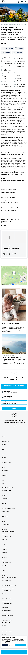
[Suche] (19, 1)
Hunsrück (4, 457)
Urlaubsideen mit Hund (7, 615)
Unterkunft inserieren (7, 631)
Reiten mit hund (5, 595)
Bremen (3, 500)
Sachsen (4, 521)
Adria (3, 433)
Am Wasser (4, 439)
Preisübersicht (5, 634)
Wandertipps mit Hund (7, 620)
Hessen (3, 506)
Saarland (4, 519)
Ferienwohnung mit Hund (8, 588)
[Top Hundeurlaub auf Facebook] (11, 426)
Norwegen (4, 554)
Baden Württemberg (7, 490)
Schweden (4, 565)
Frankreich (4, 539)
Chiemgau (4, 446)
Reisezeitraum (8, 396)
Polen (3, 560)
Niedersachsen (5, 511)
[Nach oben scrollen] (17, 426)
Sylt (3, 480)
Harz (3, 454)
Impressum (8, 642)
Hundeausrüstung (6, 610)
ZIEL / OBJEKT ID (8, 391)
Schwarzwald (5, 472)
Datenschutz (4, 642)
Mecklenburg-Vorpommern (8, 508)
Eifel (3, 449)
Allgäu (3, 436)
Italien (3, 544)
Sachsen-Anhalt (6, 524)
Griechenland (5, 541)
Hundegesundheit (6, 612)
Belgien (3, 534)
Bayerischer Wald (6, 441)
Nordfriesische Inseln (7, 462)
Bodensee (4, 444)
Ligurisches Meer (6, 459)
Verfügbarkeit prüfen (14, 652)
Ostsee (3, 467)
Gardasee (4, 452)
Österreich (3, 24)
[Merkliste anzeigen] (22, 2)
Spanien (3, 570)
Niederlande (5, 552)
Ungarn (3, 575)
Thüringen (4, 529)
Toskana (4, 485)
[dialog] (14, 642)
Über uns (4, 627)
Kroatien (4, 547)
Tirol (7, 24)
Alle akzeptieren (20, 645)
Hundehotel (5, 593)
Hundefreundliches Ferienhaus (9, 585)
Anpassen (5, 645)
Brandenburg (5, 498)
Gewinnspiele (5, 607)
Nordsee (4, 465)
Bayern (3, 493)
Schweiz (4, 567)
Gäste (6, 401)
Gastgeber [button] (6, 225)
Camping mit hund (6, 582)
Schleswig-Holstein (6, 526)
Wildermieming (12, 24)
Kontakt (4, 625)
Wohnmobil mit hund (7, 603)
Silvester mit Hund (6, 598)
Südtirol (4, 478)
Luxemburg (4, 549)
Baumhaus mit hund (6, 580)
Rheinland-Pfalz (6, 516)
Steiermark (4, 475)
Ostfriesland (5, 470)
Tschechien (4, 573)
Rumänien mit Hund (6, 562)
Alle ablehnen (11, 645)
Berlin (3, 495)
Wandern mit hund (6, 601)
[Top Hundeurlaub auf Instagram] (14, 426)
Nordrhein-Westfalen (7, 513)
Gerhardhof (17, 24)
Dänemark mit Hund (6, 536)
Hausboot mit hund (6, 590)
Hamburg (4, 503)
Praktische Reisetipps (7, 618)
